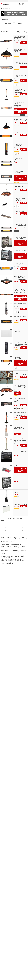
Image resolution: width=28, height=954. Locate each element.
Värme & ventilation (7, 17)
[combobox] (14, 529)
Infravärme (20, 23)
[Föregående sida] (7, 529)
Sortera (24, 31)
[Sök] (1, 8)
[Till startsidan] (5, 4)
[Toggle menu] (26, 4)
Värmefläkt (7, 27)
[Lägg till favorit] (11, 36)
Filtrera (17, 31)
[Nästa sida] (21, 529)
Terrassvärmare (7, 23)
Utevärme (14, 17)
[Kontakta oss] (19, 4)
